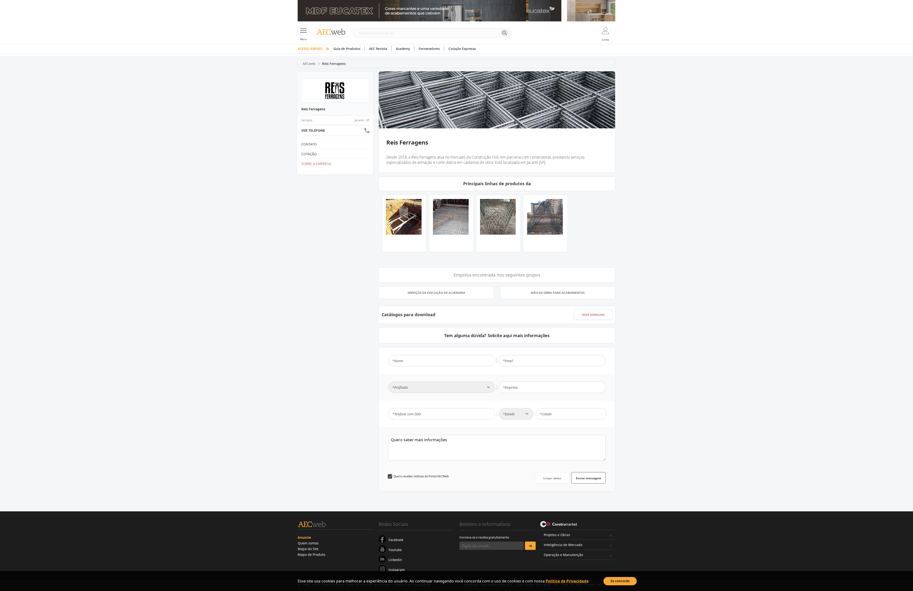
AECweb (309, 63)
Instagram (397, 569)
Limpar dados (552, 478)
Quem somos (308, 543)
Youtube (395, 549)
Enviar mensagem (588, 478)
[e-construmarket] (559, 523)
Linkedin (395, 559)
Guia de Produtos (346, 48)
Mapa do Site (308, 549)
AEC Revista (378, 48)
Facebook (396, 540)
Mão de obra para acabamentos (558, 293)
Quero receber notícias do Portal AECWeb (421, 476)
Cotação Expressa (462, 48)
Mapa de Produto (311, 554)
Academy (403, 48)
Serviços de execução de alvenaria (436, 293)
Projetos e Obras (557, 535)
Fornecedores (429, 48)
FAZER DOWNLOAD (593, 314)
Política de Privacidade (567, 581)
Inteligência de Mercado (563, 545)
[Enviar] (530, 546)
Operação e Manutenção (563, 554)
